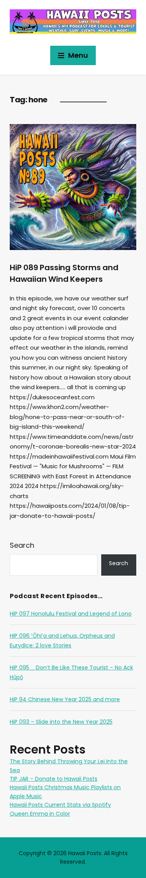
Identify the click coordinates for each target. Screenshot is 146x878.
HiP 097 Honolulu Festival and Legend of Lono (71, 614)
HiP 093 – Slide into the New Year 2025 (61, 722)
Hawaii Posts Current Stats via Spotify (60, 805)
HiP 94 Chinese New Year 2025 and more (65, 699)
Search (22, 545)
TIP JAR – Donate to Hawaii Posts (53, 779)
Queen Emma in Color (40, 814)
